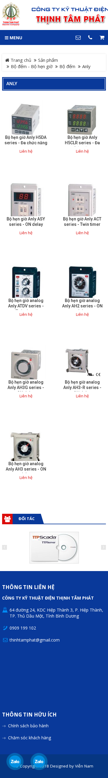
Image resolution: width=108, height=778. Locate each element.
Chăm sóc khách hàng (29, 738)
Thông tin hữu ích (29, 715)
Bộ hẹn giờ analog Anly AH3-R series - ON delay (82, 387)
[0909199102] (15, 761)
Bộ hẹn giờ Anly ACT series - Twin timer (82, 222)
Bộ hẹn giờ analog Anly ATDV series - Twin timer (26, 306)
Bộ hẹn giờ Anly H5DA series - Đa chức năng (25, 140)
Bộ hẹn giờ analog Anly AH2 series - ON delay (82, 306)
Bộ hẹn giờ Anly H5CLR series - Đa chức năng (82, 143)
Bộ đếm (67, 66)
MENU (15, 37)
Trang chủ (20, 60)
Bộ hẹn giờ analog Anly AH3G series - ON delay (26, 387)
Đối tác (26, 518)
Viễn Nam (84, 766)
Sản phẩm (48, 60)
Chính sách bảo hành (28, 726)
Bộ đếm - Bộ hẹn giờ (31, 66)
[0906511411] (39, 761)
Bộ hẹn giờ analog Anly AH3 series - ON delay (26, 469)
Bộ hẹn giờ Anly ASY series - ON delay (26, 222)
